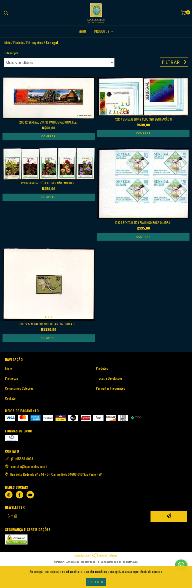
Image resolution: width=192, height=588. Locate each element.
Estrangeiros (34, 42)
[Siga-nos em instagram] (8, 494)
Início (7, 42)
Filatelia (18, 42)
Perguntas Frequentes (110, 388)
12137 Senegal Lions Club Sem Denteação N (143, 119)
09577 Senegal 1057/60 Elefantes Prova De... (49, 324)
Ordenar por (11, 53)
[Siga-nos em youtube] (30, 494)
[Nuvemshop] (96, 556)
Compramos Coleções (19, 388)
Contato (10, 398)
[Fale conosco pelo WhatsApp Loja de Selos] (181, 564)
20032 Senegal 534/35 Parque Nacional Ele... (48, 122)
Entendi (96, 582)
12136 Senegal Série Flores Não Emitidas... (48, 183)
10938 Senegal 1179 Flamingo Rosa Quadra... (143, 222)
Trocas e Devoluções (109, 378)
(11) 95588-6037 (22, 458)
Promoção (11, 378)
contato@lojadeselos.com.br (30, 466)
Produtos (102, 368)
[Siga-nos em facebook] (19, 494)
